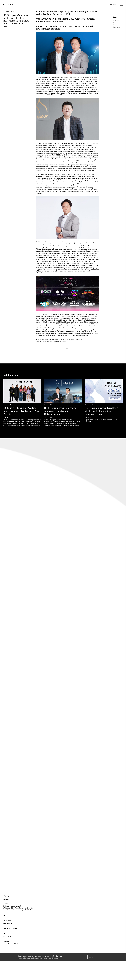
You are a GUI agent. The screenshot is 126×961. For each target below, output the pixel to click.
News (12, 11)
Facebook (116, 21)
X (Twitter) (17, 944)
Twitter (115, 23)
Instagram (28, 944)
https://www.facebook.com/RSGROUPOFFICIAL (51, 341)
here (15, 928)
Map (4, 915)
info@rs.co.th (7, 923)
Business (6, 11)
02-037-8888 (7, 936)
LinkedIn (38, 944)
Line (114, 25)
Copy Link (116, 27)
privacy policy (40, 958)
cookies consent (55, 958)
